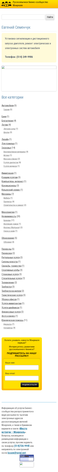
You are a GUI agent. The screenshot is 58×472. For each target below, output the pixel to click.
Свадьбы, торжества (11, 266)
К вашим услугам (10, 177)
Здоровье (6, 147)
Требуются (7, 286)
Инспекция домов (11, 224)
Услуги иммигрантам (11, 303)
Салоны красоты (10, 261)
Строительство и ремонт (14, 205)
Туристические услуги (12, 295)
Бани (4, 116)
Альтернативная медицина (14, 152)
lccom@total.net (17, 452)
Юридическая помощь (12, 320)
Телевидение (8, 282)
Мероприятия (8, 212)
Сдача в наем (9, 231)
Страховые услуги (10, 274)
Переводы (6, 249)
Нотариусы (8, 328)
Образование (8, 238)
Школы (6, 132)
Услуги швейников (10, 307)
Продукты (8, 201)
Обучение (7, 242)
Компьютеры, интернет (12, 181)
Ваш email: (10, 373)
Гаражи (7, 109)
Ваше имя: (10, 363)
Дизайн (5, 139)
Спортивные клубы (10, 270)
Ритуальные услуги (11, 257)
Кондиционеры (9, 185)
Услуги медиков (10, 166)
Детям (5, 124)
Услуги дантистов (11, 162)
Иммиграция (8, 173)
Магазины (6, 194)
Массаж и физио (10, 159)
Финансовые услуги (11, 312)
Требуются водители (11, 291)
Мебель (7, 198)
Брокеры (7, 220)
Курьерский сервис (11, 190)
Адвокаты (8, 324)
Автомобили (8, 105)
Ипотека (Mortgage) (12, 227)
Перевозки (7, 253)
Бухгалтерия (7, 120)
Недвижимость (9, 216)
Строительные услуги (12, 278)
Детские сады (9, 129)
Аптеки (6, 155)
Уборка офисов (9, 299)
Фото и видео (8, 316)
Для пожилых (8, 143)
